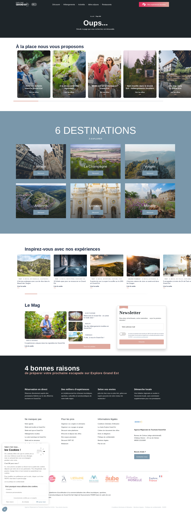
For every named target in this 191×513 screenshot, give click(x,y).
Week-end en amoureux (32, 440)
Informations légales (107, 419)
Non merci (9, 502)
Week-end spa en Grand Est (34, 430)
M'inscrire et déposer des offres (71, 434)
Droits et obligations (104, 434)
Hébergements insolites (32, 434)
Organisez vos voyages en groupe (72, 427)
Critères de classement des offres (108, 430)
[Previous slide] (168, 100)
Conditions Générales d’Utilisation (108, 424)
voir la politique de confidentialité (140, 337)
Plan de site (101, 444)
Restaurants (107, 5)
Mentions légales (103, 440)
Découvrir (56, 5)
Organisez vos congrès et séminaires (73, 424)
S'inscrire (141, 342)
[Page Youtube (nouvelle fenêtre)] (141, 463)
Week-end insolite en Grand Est (35, 427)
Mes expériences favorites (156, 4)
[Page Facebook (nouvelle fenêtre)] (135, 463)
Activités (81, 5)
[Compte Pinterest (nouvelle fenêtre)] (144, 463)
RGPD (164, 507)
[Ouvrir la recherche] (173, 4)
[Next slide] (174, 100)
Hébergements (69, 5)
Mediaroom (64, 444)
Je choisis (25, 502)
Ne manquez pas (33, 419)
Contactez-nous (141, 457)
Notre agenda (29, 424)
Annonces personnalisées (14, 492)
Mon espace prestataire (68, 437)
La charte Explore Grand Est (107, 427)
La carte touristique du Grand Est (35, 437)
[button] (4, 509)
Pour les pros (67, 419)
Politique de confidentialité (106, 437)
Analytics (9, 489)
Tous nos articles (89, 346)
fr (33, 4)
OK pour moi (41, 502)
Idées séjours (93, 5)
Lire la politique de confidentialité (14, 482)
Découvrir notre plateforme (69, 430)
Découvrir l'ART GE (67, 440)
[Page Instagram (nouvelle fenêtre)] (138, 463)
